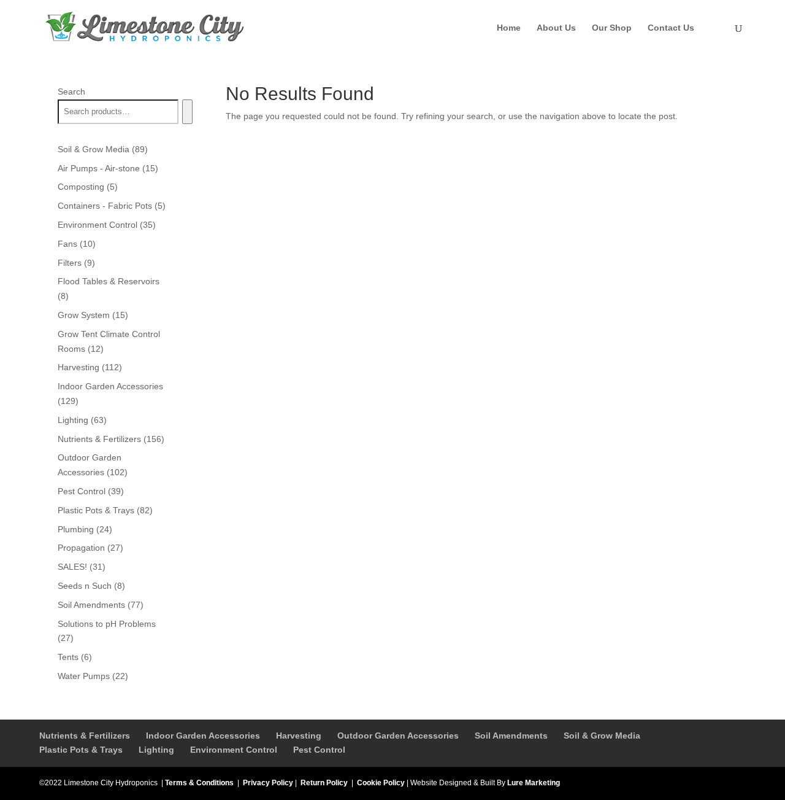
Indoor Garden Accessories (203, 735)
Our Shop (612, 28)
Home (509, 28)
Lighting (156, 750)
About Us (556, 28)
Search (71, 91)
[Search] (187, 111)
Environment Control (233, 750)
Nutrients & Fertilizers (84, 735)
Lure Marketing (533, 783)
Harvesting (298, 735)
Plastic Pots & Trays (81, 750)
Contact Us (671, 28)
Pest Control (319, 750)
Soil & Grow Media (602, 735)
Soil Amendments (511, 735)
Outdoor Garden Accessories (398, 735)
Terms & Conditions (199, 783)
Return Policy (324, 783)
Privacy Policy (268, 783)
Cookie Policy (381, 783)
